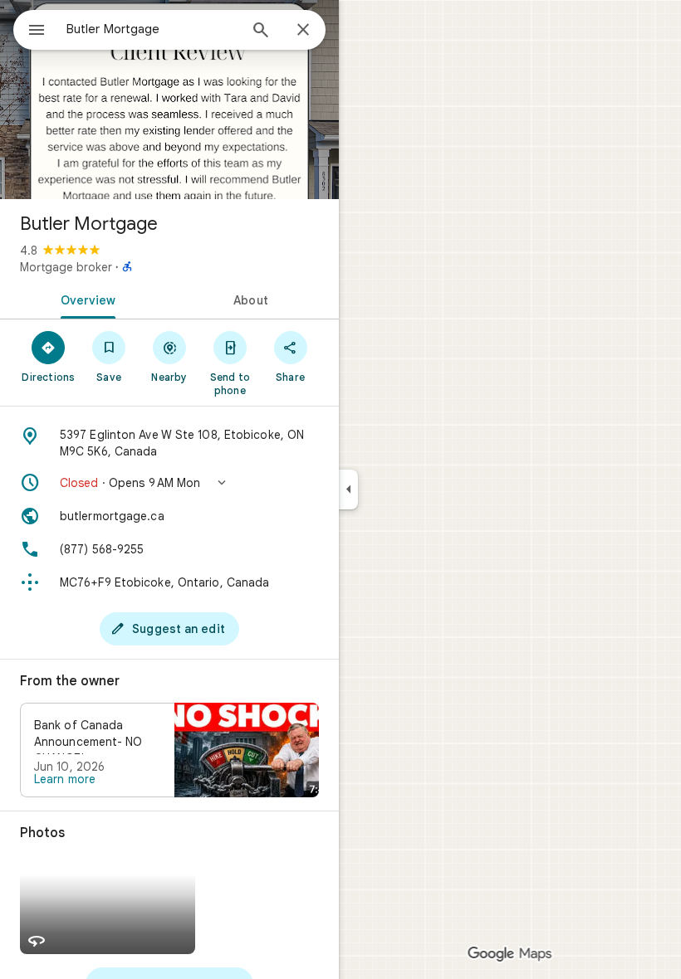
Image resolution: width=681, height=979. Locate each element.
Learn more (65, 779)
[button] (169, 482)
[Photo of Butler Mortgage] (169, 99)
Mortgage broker (66, 267)
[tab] (84, 299)
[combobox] (152, 29)
